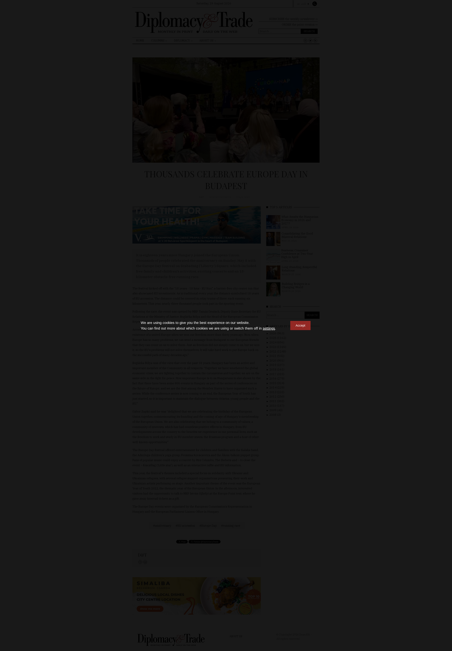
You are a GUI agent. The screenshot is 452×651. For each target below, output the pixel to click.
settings (269, 328)
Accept (300, 325)
